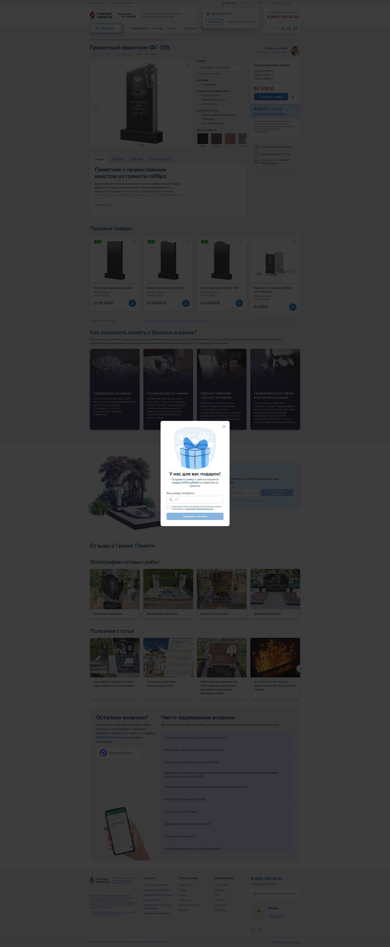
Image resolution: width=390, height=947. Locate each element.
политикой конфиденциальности (199, 509)
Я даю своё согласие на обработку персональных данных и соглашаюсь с (196, 508)
